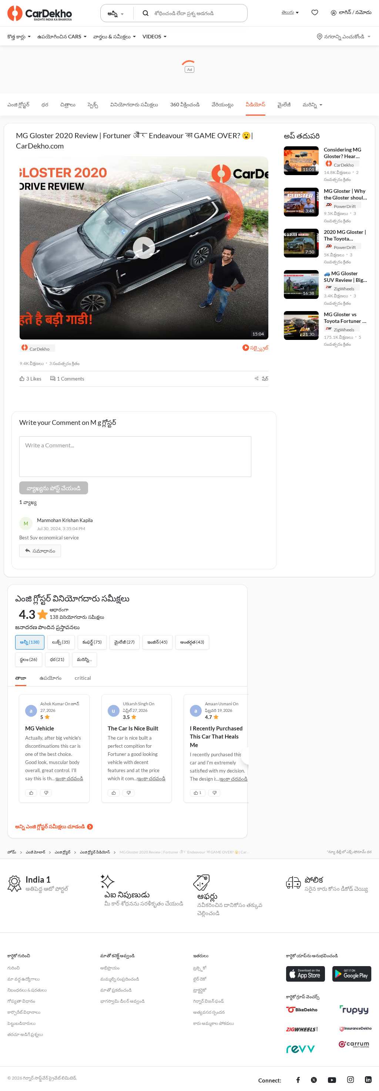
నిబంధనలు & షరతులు (27, 990)
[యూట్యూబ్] (332, 1081)
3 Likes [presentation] (33, 379)
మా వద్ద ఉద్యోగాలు (23, 979)
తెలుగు (288, 12)
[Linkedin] (368, 1081)
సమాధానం (44, 551)
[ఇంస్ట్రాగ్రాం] (350, 1081)
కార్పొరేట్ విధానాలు (23, 1012)
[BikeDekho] (302, 1009)
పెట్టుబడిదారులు (21, 1023)
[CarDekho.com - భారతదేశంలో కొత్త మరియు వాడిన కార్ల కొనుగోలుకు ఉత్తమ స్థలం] (39, 13)
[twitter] (314, 1081)
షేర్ (265, 379)
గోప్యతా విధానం (21, 1001)
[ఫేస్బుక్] (298, 1081)
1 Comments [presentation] (70, 379)
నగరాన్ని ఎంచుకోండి (344, 36)
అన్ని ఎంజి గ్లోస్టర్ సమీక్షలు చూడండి (50, 826)
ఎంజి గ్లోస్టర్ (18, 104)
